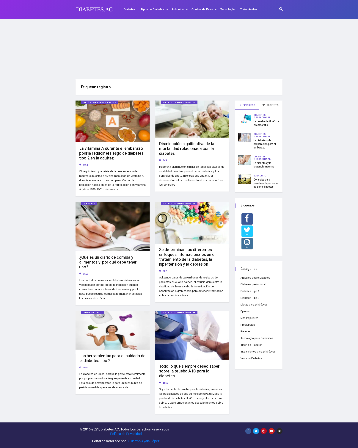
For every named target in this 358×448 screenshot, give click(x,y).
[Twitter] (256, 431)
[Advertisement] (179, 47)
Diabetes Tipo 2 (93, 312)
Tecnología (227, 9)
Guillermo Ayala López (143, 441)
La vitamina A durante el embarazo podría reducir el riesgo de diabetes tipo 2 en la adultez (111, 153)
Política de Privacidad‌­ (126, 434)
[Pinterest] (264, 431)
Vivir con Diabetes (251, 358)
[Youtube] (272, 431)
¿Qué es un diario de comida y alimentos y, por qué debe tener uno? (108, 262)
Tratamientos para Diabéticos (258, 351)
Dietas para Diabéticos (254, 304)
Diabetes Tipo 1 (250, 291)
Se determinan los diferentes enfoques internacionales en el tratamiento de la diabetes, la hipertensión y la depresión (187, 257)
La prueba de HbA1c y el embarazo (266, 123)
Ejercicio (89, 203)
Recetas (245, 331)
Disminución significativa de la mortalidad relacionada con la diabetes (186, 148)
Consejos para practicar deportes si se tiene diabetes (266, 183)
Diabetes (129, 9)
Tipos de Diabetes (152, 9)
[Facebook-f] (248, 431)
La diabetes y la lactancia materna (264, 165)
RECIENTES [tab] (272, 105)
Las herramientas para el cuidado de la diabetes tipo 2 (112, 358)
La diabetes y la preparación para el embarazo (265, 144)
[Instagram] (279, 431)
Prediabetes (248, 324)
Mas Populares (249, 318)
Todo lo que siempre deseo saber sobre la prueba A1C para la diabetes (189, 371)
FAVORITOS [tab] (248, 105)
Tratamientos (248, 9)
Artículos (178, 9)
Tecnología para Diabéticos (257, 338)
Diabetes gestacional (262, 116)
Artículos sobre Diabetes (100, 102)
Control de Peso (202, 9)
